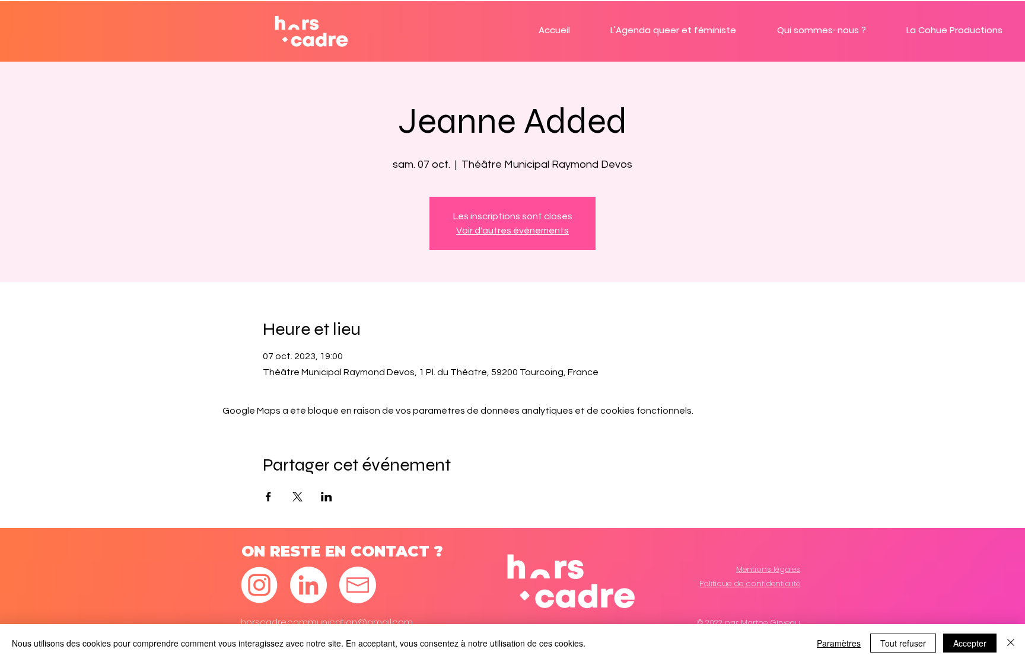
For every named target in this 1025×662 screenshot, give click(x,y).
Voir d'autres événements (512, 230)
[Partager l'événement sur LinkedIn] (326, 496)
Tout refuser (903, 643)
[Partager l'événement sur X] (297, 496)
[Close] (1011, 643)
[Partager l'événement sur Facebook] (268, 496)
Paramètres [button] (839, 643)
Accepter (969, 643)
